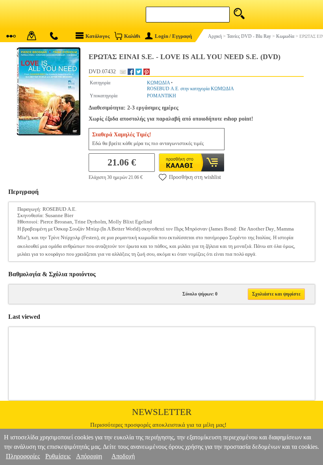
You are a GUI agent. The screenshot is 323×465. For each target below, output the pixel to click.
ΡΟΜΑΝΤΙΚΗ (161, 96)
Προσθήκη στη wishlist (195, 177)
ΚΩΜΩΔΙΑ (158, 83)
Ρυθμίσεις (58, 456)
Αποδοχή (123, 456)
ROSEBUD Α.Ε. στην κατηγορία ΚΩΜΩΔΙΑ (190, 88)
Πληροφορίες (23, 456)
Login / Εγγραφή (173, 36)
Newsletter (161, 412)
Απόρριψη (89, 456)
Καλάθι (132, 36)
